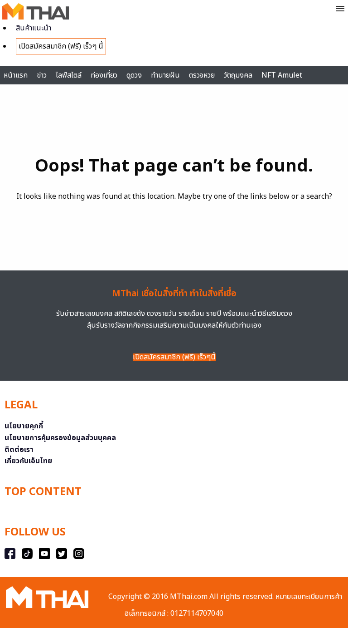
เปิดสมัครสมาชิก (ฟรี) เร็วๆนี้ (174, 357)
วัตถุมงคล (238, 75)
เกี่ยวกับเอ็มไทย (28, 461)
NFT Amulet (281, 75)
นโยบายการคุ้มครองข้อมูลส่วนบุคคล (60, 437)
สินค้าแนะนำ (33, 28)
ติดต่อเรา (19, 449)
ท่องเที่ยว (104, 75)
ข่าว (42, 75)
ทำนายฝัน (165, 75)
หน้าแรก (16, 75)
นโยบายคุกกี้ (24, 426)
